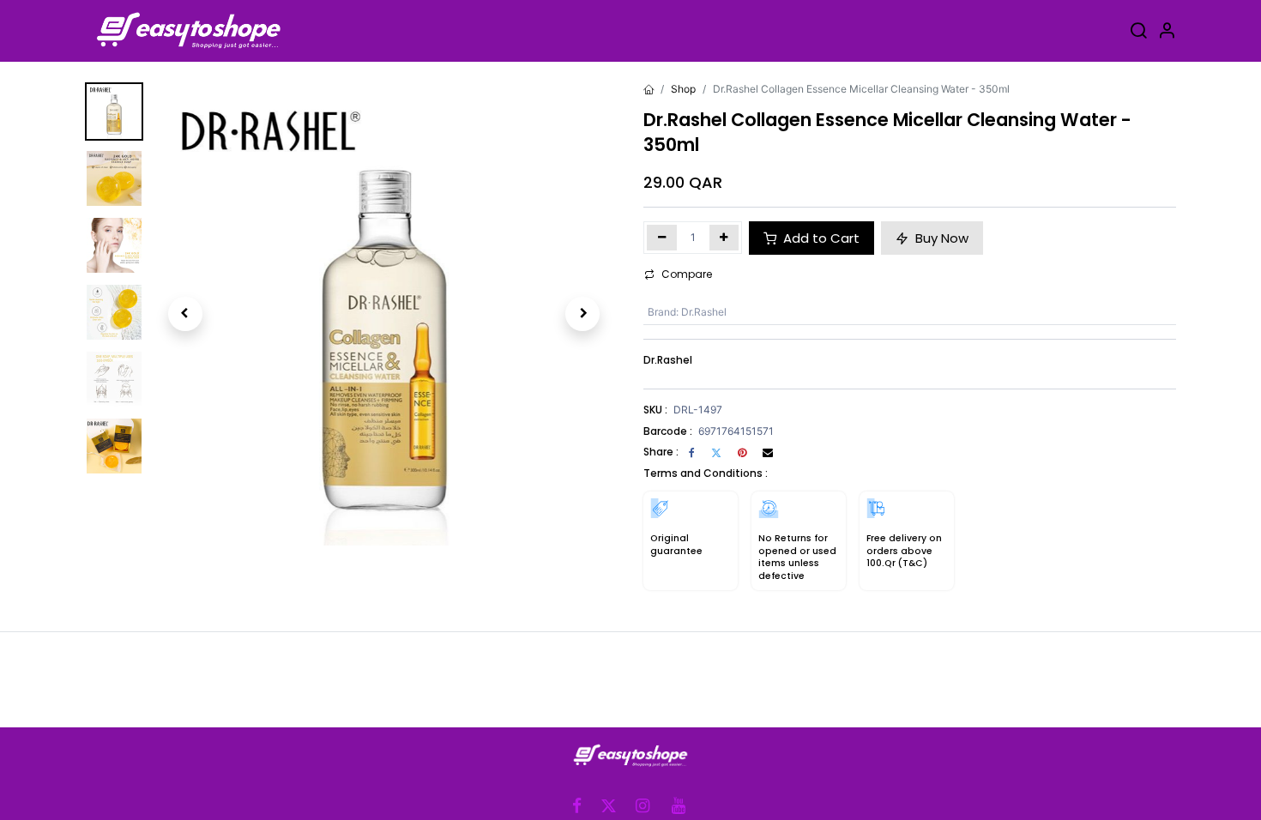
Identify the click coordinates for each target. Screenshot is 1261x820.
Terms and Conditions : (705, 473)
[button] (185, 314)
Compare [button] (686, 274)
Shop (683, 88)
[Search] (1138, 33)
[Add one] (724, 237)
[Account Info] (1166, 33)
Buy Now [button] (940, 238)
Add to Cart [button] (820, 238)
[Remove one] (662, 237)
